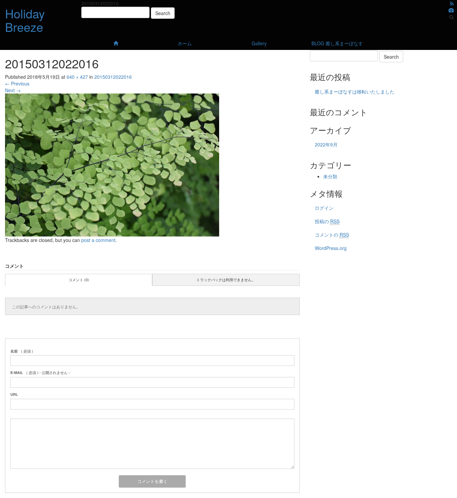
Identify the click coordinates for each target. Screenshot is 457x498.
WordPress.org (331, 248)
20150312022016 (113, 76)
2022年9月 (326, 144)
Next (13, 90)
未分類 (330, 176)
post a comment (98, 240)
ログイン (324, 207)
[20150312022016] (112, 164)
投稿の (327, 221)
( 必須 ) (21, 351)
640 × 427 (77, 76)
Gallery (259, 43)
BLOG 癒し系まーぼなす (337, 43)
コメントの (332, 234)
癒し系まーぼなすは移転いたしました (354, 91)
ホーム (185, 43)
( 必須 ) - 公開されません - (40, 372)
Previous (17, 83)
